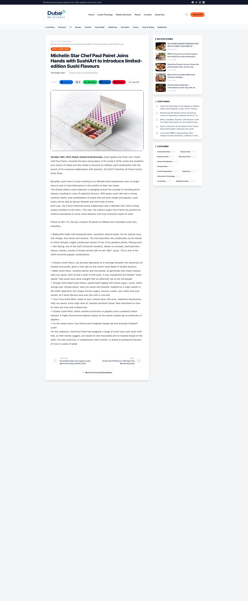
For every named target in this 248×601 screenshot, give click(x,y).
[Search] (186, 14)
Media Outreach (123, 14)
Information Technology (168, 176)
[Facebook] (193, 2)
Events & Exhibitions (167, 161)
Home (91, 14)
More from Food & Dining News (98, 372)
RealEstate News (185, 181)
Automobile (99, 27)
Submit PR (197, 14)
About (138, 14)
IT (71, 27)
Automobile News (166, 152)
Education (125, 27)
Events (136, 27)
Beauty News (188, 152)
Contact (148, 14)
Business (62, 27)
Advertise (159, 14)
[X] (196, 2)
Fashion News (165, 166)
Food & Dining (148, 27)
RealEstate (162, 27)
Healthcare (112, 27)
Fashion (88, 27)
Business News (165, 157)
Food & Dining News (64, 41)
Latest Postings (105, 14)
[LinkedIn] (204, 2)
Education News (188, 157)
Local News (50, 27)
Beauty (78, 27)
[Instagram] (200, 2)
